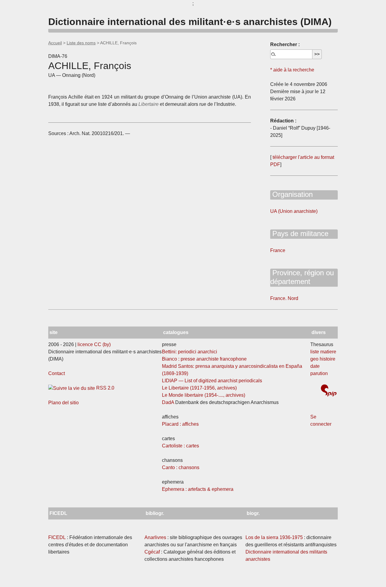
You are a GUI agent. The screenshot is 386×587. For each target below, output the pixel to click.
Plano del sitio (63, 402)
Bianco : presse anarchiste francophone (204, 358)
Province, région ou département (302, 277)
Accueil (55, 42)
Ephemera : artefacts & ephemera (197, 489)
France (277, 250)
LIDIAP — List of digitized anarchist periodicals (212, 380)
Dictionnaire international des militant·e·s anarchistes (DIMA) (190, 21)
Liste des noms (81, 42)
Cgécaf (152, 551)
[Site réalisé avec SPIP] (329, 391)
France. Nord (284, 298)
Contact (56, 373)
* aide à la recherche (292, 69)
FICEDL (57, 537)
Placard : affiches (180, 424)
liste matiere (323, 351)
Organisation (291, 194)
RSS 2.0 (104, 387)
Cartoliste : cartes (180, 445)
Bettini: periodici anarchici (189, 351)
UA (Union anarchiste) (294, 211)
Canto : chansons (180, 467)
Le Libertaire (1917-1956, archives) (199, 387)
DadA (168, 402)
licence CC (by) (94, 344)
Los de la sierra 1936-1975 (274, 537)
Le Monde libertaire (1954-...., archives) (203, 395)
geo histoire (322, 358)
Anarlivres (155, 537)
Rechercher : (285, 44)
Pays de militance (299, 233)
